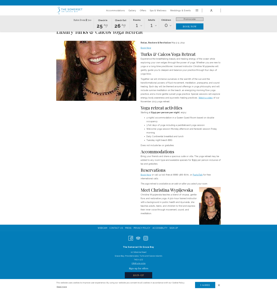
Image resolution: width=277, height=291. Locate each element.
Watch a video (206, 98)
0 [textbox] (166, 25)
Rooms (137, 20)
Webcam (102, 228)
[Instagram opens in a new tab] (145, 238)
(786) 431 (136, 263)
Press (128, 228)
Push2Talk (198, 175)
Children (166, 20)
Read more (62, 287)
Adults (151, 20)
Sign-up (138, 275)
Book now (189, 26)
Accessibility (159, 228)
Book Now (146, 48)
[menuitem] (103, 228)
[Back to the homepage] (69, 10)
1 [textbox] (137, 25)
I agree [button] (205, 285)
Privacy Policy (142, 228)
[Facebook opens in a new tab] (130, 238)
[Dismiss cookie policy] (219, 285)
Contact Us (116, 228)
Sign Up (174, 228)
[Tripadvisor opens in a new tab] (138, 238)
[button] (102, 23)
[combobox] (137, 26)
